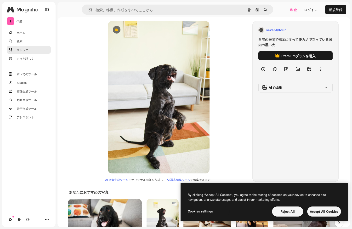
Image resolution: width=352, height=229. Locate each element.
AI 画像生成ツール (117, 179)
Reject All (287, 211)
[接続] (10, 219)
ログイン (311, 9)
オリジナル (141, 30)
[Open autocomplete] (88, 9)
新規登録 (335, 9)
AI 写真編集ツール (178, 179)
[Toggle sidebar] (47, 9)
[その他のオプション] (320, 69)
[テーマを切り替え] (28, 219)
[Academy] (19, 219)
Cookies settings (200, 211)
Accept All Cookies (324, 211)
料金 (293, 9)
